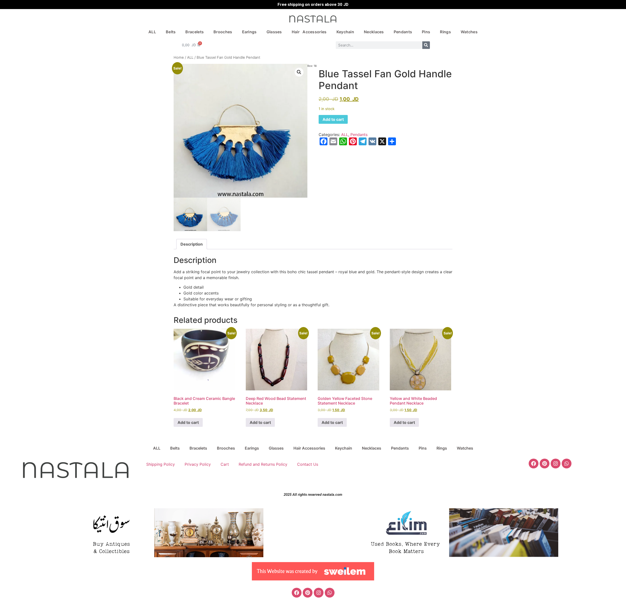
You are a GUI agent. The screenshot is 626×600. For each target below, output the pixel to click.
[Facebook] (533, 463)
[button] (299, 72)
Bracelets (194, 31)
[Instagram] (555, 463)
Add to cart (333, 119)
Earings (249, 31)
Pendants (403, 31)
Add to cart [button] (188, 422)
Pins (426, 31)
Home (179, 57)
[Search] (426, 45)
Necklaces (374, 31)
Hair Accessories (309, 31)
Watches (469, 31)
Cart (225, 464)
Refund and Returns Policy (263, 464)
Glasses (274, 31)
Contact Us (307, 464)
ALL (152, 31)
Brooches (222, 31)
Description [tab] (191, 244)
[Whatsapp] (566, 463)
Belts (171, 31)
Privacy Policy (198, 464)
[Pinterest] (544, 463)
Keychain (345, 31)
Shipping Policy (160, 464)
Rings (445, 31)
